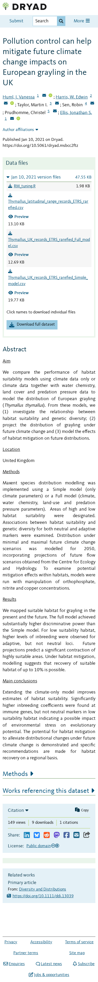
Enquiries (17, 964)
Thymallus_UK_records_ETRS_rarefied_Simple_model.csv (48, 281)
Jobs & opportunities (51, 975)
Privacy (10, 942)
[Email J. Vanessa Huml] (44, 96)
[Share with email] (76, 835)
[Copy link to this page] (86, 835)
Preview (21, 216)
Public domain (38, 846)
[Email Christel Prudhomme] (55, 111)
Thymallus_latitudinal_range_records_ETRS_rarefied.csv (48, 205)
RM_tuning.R (25, 186)
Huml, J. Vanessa (19, 97)
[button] (49, 177)
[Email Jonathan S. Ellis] (12, 119)
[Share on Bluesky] (37, 835)
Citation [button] (16, 810)
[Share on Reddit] (47, 835)
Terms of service (79, 942)
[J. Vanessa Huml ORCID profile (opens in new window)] (50, 96)
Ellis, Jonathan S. (76, 112)
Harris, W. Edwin (72, 97)
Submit (16, 21)
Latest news (51, 964)
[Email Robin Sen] (92, 104)
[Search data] (61, 21)
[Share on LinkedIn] (27, 835)
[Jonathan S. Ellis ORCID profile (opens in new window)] (18, 119)
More (79, 21)
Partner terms (25, 953)
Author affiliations (18, 130)
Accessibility (41, 942)
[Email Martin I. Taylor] (57, 104)
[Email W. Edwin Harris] (6, 104)
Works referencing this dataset (46, 791)
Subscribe (86, 964)
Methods (15, 774)
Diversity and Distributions (42, 889)
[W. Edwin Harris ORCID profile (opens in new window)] (12, 104)
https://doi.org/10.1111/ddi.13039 (43, 896)
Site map (77, 953)
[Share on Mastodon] (57, 835)
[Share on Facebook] (67, 835)
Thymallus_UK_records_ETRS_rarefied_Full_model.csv (49, 243)
